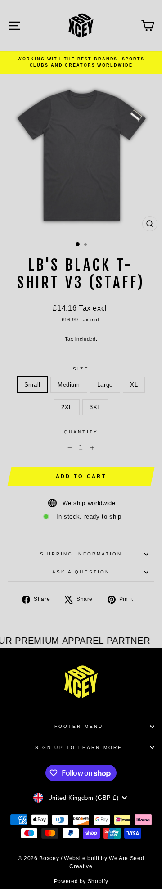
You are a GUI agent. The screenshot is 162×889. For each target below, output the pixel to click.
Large (105, 384)
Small (32, 384)
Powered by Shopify (81, 881)
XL (134, 384)
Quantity (81, 431)
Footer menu (78, 726)
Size (81, 368)
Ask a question (81, 571)
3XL (95, 407)
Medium (69, 384)
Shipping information (81, 553)
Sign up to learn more (78, 747)
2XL (66, 407)
